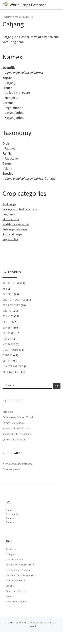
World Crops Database (17, 601)
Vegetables (10, 239)
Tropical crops (12, 234)
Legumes (9, 214)
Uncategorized (13, 366)
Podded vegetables (16, 224)
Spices (7, 360)
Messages (9, 344)
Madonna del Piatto (15, 580)
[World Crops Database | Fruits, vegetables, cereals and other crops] (6, 4)
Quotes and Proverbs (14, 439)
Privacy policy (12, 514)
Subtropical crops (15, 229)
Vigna (8, 168)
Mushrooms (11, 349)
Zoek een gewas (11, 469)
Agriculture (11, 283)
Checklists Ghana (14, 559)
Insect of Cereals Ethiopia (16, 428)
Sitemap (10, 518)
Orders (8, 355)
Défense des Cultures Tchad (18, 417)
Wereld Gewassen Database (18, 463)
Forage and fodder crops (20, 209)
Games (9, 596)
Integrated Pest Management (20, 575)
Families (8, 316)
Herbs (7, 338)
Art (5, 288)
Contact (9, 510)
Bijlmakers (8, 411)
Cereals (8, 294)
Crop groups (11, 305)
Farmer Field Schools (14, 422)
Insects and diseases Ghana (17, 434)
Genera (7, 327)
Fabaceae (11, 158)
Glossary (9, 333)
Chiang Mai (11, 554)
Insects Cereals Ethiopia (18, 570)
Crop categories (14, 299)
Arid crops (9, 204)
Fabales (10, 148)
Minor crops (11, 219)
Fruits (7, 321)
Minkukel (10, 585)
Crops (7, 310)
